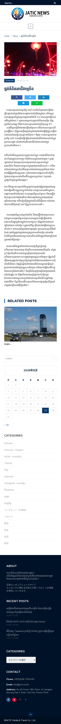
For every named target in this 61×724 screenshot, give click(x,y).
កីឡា (6, 470)
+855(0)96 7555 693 (24, 679)
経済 (6, 543)
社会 (6, 530)
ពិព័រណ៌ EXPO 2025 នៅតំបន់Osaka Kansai (25, 621)
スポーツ (8, 516)
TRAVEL (8, 463)
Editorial (8, 443)
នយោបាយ (8, 476)
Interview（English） (14, 450)
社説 (6, 536)
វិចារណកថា (9, 490)
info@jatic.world (21, 684)
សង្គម (6, 496)
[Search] (55, 3)
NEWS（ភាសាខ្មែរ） (13, 456)
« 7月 (6, 425)
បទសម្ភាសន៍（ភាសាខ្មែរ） (15, 483)
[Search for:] (13, 3)
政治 (6, 523)
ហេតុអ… (8, 344)
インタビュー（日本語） (16, 510)
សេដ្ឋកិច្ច (7, 503)
